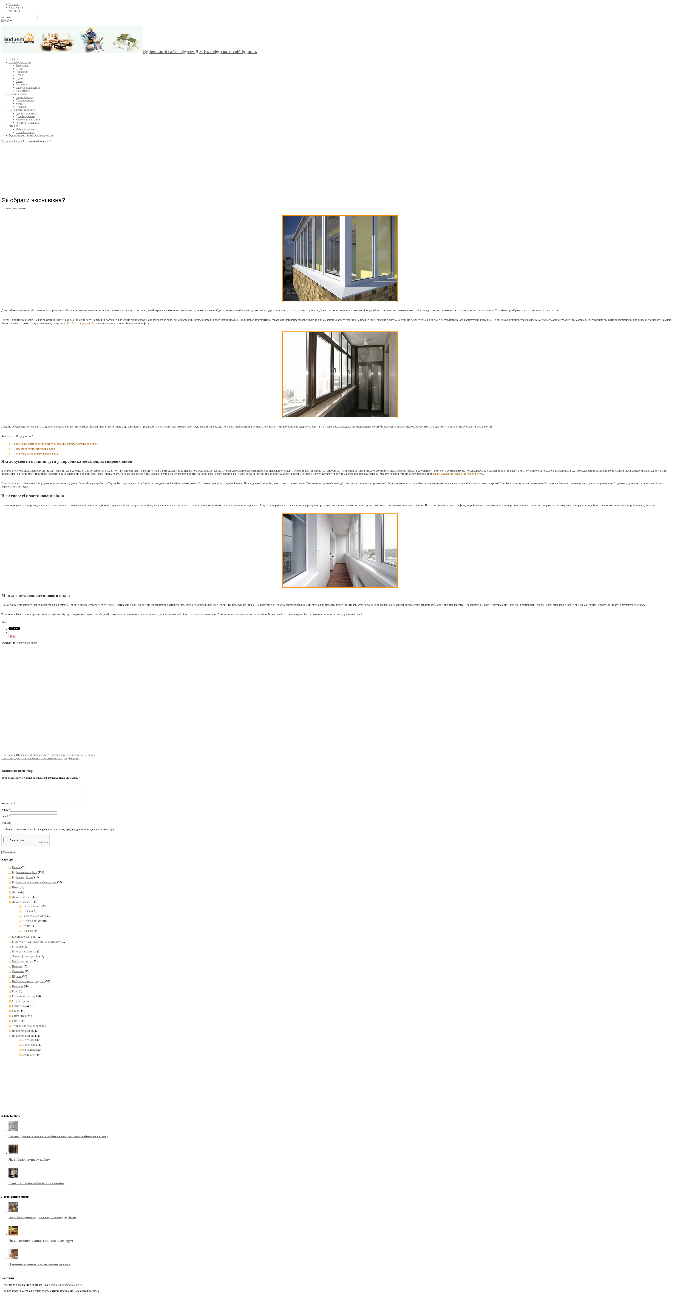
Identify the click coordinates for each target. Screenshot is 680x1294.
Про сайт (13, 4)
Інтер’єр (13, 125)
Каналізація (23, 90)
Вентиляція (29, 1039)
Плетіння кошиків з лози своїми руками (39, 1264)
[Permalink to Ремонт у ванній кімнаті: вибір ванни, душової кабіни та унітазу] (13, 1129)
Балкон (16, 867)
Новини (17, 966)
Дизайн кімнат (17, 94)
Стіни (19, 68)
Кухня (19, 103)
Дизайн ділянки (25, 116)
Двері (15, 892)
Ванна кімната (24, 97)
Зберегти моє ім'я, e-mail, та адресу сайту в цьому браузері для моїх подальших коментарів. (60, 829)
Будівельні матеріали (24, 872)
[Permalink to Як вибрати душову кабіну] (13, 1153)
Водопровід (30, 1044)
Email (4, 816)
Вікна (19, 81)
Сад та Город (20, 1001)
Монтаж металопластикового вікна (36, 453)
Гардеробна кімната (35, 915)
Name (4, 809)
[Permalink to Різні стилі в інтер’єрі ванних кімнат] (13, 1176)
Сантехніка (19, 1005)
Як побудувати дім (19, 62)
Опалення (22, 84)
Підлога (20, 78)
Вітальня (28, 910)
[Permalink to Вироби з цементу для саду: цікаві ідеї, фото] (13, 1210)
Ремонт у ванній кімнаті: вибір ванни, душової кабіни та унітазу (58, 1136)
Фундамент (22, 65)
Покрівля (21, 71)
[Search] (2, 17)
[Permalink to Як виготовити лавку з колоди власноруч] (13, 1234)
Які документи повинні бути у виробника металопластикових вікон (56, 443)
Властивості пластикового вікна (34, 448)
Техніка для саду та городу (28, 1025)
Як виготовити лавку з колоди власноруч (40, 1241)
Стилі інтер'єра (21, 1015)
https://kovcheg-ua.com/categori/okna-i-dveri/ (457, 473)
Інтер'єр (17, 946)
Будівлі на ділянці (26, 113)
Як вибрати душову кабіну (29, 1159)
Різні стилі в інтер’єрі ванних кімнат (36, 1183)
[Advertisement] (340, 168)
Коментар (8, 803)
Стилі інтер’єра (25, 132)
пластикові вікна (27, 642)
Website (5, 822)
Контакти (14, 10)
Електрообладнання (28, 87)
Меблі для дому (25, 129)
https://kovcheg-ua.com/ (79, 323)
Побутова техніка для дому (28, 981)
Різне (15, 991)
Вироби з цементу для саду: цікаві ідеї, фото (42, 1217)
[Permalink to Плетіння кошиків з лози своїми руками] (13, 1258)
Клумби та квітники (28, 119)
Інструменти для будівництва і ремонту (36, 941)
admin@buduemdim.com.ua (66, 1284)
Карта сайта (15, 7)
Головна (13, 58)
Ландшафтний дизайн (21, 109)
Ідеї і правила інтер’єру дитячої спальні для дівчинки (40, 758)
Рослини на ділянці (27, 122)
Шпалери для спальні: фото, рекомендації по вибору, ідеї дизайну (48, 754)
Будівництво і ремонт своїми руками (30, 135)
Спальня (21, 106)
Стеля (19, 74)
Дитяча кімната (25, 100)
